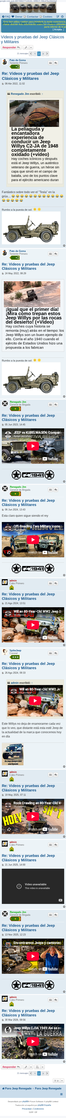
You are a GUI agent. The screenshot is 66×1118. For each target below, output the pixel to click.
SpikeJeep (15, 650)
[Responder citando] (50, 63)
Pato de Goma (18, 60)
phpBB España (44, 1105)
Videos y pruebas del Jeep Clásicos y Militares (32, 39)
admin (13, 580)
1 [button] (35, 53)
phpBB (25, 1101)
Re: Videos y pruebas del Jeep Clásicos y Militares (30, 76)
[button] (31, 53)
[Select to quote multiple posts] (55, 63)
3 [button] (43, 53)
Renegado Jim (20, 93)
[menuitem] (6, 16)
